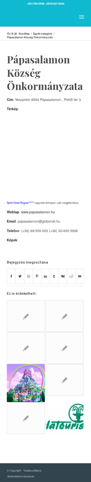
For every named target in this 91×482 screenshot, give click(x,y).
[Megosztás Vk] (62, 276)
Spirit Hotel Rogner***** (20, 203)
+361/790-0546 (35, 3)
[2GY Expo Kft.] (26, 316)
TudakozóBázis (32, 470)
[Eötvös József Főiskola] (64, 348)
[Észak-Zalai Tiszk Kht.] (26, 418)
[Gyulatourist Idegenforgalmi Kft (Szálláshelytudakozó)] (64, 418)
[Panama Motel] (64, 380)
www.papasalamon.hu (38, 211)
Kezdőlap (24, 33)
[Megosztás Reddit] (71, 276)
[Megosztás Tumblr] (54, 276)
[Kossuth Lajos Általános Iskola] (64, 316)
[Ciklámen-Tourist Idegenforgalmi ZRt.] (26, 348)
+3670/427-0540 (54, 3)
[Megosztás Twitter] (20, 276)
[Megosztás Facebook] (11, 276)
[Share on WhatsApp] (29, 276)
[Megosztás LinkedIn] (45, 276)
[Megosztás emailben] (80, 276)
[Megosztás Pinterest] (37, 276)
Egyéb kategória (42, 33)
